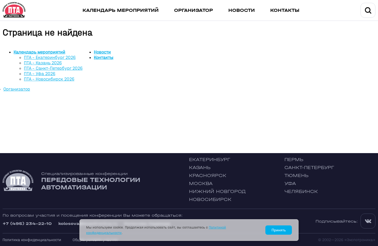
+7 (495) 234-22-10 (27, 223)
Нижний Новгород (217, 191)
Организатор (193, 10)
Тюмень (296, 175)
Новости (241, 10)
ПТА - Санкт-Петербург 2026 (53, 68)
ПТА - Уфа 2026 (39, 73)
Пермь (293, 159)
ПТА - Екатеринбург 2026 (50, 57)
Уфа (290, 183)
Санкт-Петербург (309, 167)
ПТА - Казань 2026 (43, 63)
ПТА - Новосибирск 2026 (49, 79)
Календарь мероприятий (121, 10)
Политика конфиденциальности (32, 239)
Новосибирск (210, 199)
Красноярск (207, 175)
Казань (200, 167)
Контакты (284, 10)
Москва (201, 183)
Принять (279, 230)
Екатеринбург (209, 159)
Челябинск (301, 191)
